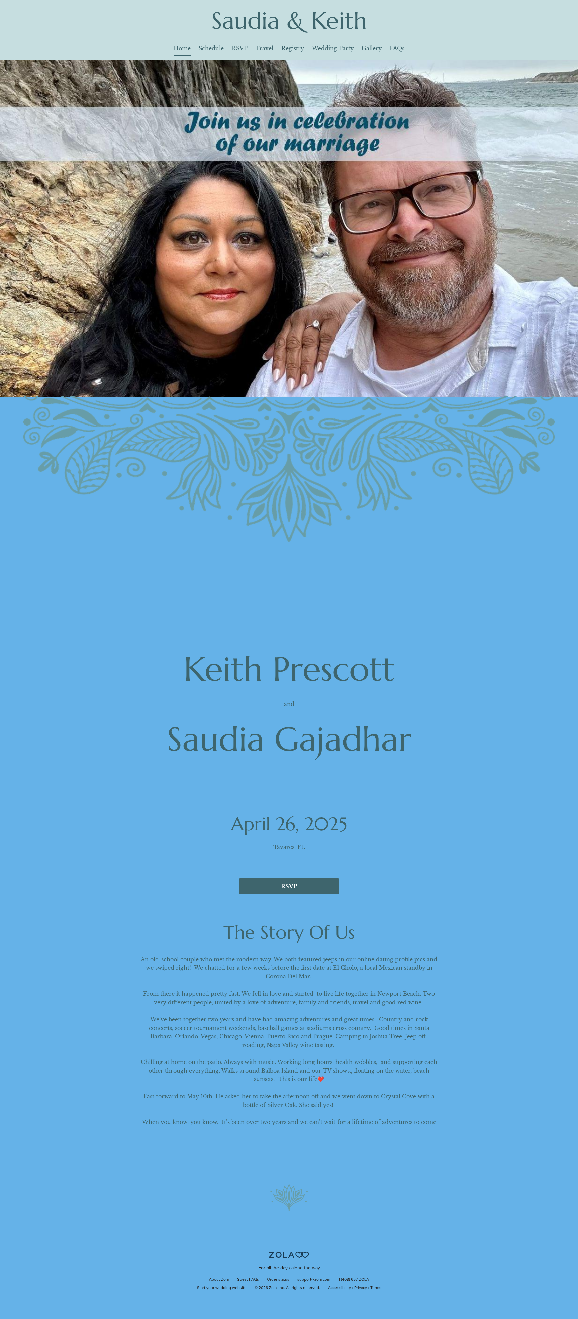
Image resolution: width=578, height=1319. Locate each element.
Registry (292, 48)
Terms (375, 1288)
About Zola (219, 1280)
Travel (264, 48)
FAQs (397, 48)
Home (182, 48)
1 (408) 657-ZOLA (354, 1280)
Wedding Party (333, 48)
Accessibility (339, 1288)
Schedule (211, 48)
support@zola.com (313, 1280)
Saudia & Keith (289, 20)
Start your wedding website (222, 1288)
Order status (278, 1280)
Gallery (372, 48)
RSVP (240, 48)
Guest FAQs (248, 1280)
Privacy (360, 1288)
